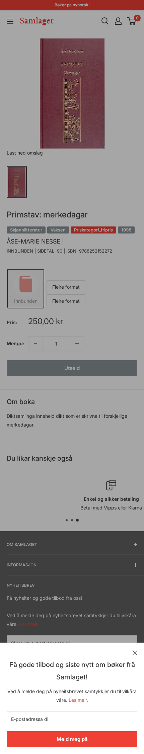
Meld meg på (72, 739)
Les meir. (78, 700)
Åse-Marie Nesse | (35, 241)
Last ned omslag (25, 153)
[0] (132, 21)
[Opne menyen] (10, 21)
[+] (77, 344)
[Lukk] (134, 652)
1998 (126, 229)
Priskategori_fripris (93, 229)
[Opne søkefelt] (105, 21)
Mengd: (15, 343)
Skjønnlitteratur (26, 229)
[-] (35, 344)
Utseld (72, 368)
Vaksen (58, 229)
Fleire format (66, 287)
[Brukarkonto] (118, 21)
